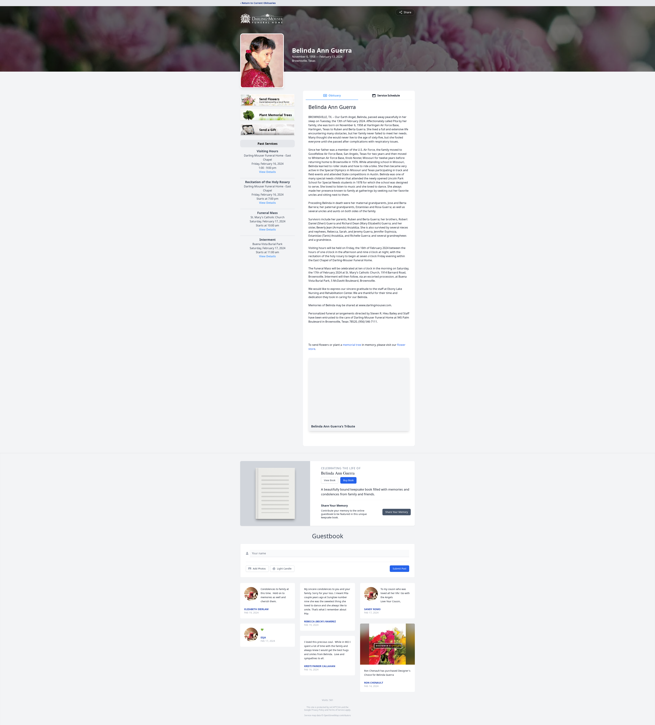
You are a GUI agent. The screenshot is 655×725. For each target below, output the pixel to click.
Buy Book (348, 480)
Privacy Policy (317, 709)
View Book (329, 480)
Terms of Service (337, 709)
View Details (267, 172)
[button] (387, 644)
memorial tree (352, 345)
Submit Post (399, 568)
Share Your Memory (396, 512)
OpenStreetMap (331, 715)
